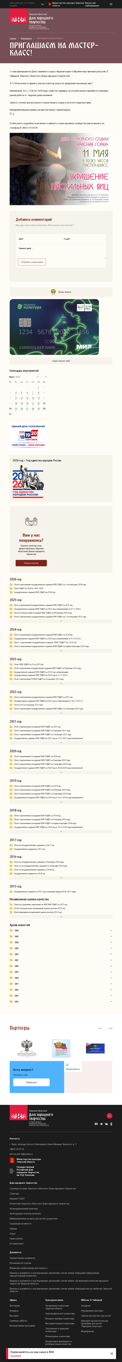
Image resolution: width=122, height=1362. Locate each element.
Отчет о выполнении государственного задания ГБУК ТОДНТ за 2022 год (43, 697)
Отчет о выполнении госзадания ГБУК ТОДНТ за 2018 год (37, 815)
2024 (16, 942)
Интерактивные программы (22, 1325)
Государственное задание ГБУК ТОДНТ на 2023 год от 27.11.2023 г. (41, 675)
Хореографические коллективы (60, 1313)
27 (27, 408)
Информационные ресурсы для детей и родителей (33, 1218)
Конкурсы (14, 1310)
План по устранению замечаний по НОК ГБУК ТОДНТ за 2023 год (40, 904)
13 (27, 398)
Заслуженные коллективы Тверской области (57, 1307)
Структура (14, 1193)
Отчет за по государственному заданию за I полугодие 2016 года (40, 866)
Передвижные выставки (92, 1310)
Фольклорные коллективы (57, 1336)
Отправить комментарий (32, 262)
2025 (16, 936)
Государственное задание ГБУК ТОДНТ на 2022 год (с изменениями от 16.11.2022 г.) (48, 701)
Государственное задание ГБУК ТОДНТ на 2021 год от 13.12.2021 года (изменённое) (48, 738)
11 (16, 398)
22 (38, 403)
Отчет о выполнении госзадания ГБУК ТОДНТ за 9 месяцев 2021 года (42, 730)
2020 (16, 966)
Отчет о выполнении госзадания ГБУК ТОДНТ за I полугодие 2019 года (42, 793)
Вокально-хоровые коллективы (59, 1318)
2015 (16, 996)
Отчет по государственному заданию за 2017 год (34, 845)
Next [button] (110, 1028)
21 (33, 403)
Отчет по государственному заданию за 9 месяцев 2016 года (39, 862)
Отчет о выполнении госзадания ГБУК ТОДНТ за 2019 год (37, 786)
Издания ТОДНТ (17, 1198)
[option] (27, 1048)
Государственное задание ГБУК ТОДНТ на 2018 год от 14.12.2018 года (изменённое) (48, 827)
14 (33, 398)
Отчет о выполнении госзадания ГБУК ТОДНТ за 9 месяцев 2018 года (42, 819)
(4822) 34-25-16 (17, 1149)
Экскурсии (86, 1305)
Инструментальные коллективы (59, 1323)
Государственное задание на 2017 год (29, 849)
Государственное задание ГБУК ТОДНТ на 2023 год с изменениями (41, 672)
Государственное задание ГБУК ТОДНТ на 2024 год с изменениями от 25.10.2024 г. (47, 638)
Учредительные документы (22, 1258)
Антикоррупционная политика (24, 1208)
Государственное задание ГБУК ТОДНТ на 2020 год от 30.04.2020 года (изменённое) (48, 768)
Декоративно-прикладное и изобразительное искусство (58, 1342)
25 (16, 408)
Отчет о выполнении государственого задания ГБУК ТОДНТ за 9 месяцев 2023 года (47, 668)
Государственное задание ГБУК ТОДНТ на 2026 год (34, 592)
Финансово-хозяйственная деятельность (28, 1268)
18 (16, 403)
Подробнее (15, 1355)
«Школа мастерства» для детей (96, 1315)
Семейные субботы (18, 1320)
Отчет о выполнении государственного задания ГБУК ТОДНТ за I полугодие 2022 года (48, 708)
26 (21, 408)
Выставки (14, 1315)
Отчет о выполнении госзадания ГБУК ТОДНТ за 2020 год (37, 756)
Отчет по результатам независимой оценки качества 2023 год (39, 908)
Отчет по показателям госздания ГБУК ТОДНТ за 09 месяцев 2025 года (43, 613)
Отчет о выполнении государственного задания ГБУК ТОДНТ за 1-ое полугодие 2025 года (50, 616)
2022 (16, 954)
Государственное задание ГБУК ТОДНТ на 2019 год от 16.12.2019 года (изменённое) (48, 797)
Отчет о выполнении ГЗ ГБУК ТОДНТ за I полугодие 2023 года (39, 679)
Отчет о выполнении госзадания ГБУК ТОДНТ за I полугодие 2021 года (42, 734)
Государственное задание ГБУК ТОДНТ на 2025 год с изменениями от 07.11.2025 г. (47, 609)
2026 (16, 930)
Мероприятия (26, 38)
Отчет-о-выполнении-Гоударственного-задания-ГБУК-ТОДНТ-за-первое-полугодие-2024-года (51, 646)
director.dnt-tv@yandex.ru (21, 1154)
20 (27, 403)
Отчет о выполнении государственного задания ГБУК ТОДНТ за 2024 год (43, 635)
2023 (16, 948)
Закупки (13, 1228)
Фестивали (15, 1305)
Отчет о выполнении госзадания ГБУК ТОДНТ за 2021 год (37, 727)
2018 (16, 978)
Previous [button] (100, 1028)
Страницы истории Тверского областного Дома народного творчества (43, 1188)
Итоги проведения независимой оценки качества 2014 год (37, 912)
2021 (16, 960)
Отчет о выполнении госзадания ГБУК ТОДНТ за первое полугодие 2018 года (45, 823)
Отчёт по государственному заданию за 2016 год (34, 869)
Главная (13, 38)
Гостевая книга (16, 1243)
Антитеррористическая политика (25, 1213)
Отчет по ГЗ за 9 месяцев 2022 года (28, 705)
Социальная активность (21, 1223)
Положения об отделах (20, 1263)
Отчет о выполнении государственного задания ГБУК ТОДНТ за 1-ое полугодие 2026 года (50, 584)
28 (33, 408)
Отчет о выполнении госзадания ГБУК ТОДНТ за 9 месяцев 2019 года (42, 790)
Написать (31, 1082)
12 (21, 398)
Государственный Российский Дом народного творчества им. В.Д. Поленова (28, 1171)
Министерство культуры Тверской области (29, 1160)
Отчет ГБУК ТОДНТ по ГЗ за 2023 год (28, 664)
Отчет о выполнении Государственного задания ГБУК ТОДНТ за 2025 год (43, 605)
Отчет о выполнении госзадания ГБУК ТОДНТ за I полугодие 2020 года (42, 764)
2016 (16, 990)
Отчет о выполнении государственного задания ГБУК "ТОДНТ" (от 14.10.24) (45, 642)
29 (38, 408)
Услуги (12, 1233)
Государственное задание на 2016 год (29, 873)
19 (21, 403)
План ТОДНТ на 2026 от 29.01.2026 (28, 588)
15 (38, 398)
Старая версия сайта (61, 360)
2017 (16, 984)
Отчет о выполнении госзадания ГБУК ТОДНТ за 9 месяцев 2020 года (42, 760)
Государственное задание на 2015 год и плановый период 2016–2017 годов (45, 891)
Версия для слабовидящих (92, 4)
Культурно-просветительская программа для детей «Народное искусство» (94, 1323)
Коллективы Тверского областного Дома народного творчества (39, 1203)
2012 (16, 1001)
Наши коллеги (16, 1238)
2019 (16, 972)
